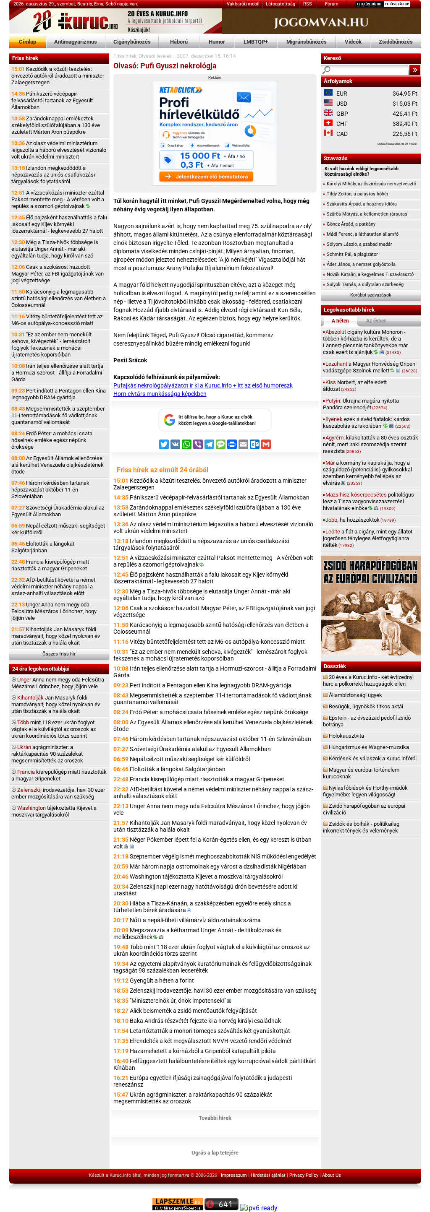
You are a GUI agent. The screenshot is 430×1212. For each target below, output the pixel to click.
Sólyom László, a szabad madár (357, 244)
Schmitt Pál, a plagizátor (350, 254)
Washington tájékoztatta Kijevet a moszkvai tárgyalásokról (206, 876)
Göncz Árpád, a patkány (349, 224)
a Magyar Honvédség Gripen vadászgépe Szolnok (370, 367)
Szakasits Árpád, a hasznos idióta (360, 204)
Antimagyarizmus (75, 42)
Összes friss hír (59, 654)
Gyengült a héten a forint (162, 980)
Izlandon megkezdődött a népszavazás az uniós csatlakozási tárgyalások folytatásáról (53, 175)
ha (360, 520)
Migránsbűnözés (306, 42)
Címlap (27, 42)
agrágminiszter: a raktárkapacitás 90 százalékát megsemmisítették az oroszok (47, 754)
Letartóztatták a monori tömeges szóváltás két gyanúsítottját (210, 1030)
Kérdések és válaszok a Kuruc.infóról (373, 758)
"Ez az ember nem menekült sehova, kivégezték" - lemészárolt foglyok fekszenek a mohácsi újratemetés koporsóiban (51, 344)
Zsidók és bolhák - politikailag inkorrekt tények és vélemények (361, 827)
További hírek (215, 1118)
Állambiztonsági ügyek (355, 695)
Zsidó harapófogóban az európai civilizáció (364, 809)
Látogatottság (280, 4)
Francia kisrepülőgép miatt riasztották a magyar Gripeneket (50, 565)
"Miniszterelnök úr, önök (178, 1000)
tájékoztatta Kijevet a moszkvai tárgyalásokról (54, 811)
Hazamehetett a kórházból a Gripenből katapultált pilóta (203, 1051)
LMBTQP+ (256, 42)
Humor (217, 42)
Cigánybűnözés (132, 42)
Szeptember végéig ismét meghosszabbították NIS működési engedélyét (223, 856)
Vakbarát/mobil (243, 4)
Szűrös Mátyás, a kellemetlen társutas (365, 214)
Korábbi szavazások (370, 295)
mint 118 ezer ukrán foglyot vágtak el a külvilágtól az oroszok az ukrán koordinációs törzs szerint (53, 729)
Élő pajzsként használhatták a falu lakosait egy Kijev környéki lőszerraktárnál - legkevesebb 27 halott (59, 224)
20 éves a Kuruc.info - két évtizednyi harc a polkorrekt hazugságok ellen (368, 680)
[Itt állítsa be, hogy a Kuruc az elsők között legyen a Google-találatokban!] (215, 430)
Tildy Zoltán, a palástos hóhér (355, 194)
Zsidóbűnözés (396, 42)
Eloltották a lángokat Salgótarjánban (42, 547)
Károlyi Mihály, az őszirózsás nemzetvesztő (369, 184)
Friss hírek (124, 56)
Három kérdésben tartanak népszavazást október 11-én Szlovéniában (50, 489)
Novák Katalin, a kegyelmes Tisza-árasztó (368, 274)
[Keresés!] (414, 70)
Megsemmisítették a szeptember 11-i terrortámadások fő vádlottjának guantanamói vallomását (58, 415)
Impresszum (234, 1175)
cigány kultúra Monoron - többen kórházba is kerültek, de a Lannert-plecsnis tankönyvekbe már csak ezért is (365, 342)
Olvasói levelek (155, 56)
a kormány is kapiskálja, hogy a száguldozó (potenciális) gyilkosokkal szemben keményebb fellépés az (367, 473)
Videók (353, 42)
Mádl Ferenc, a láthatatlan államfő (361, 234)
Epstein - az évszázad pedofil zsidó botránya (367, 721)
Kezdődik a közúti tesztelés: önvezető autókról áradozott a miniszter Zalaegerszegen (57, 76)
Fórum (331, 4)
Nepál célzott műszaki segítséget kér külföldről (58, 529)
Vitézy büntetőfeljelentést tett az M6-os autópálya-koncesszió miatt (56, 319)
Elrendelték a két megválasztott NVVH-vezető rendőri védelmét (211, 1041)
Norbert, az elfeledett (355, 385)
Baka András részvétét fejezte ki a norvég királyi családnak (205, 1020)
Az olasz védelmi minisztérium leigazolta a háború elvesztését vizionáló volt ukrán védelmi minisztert (58, 150)
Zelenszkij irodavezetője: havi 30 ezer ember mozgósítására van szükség (223, 990)
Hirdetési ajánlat (268, 1175)
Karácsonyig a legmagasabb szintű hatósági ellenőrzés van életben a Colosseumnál (58, 298)
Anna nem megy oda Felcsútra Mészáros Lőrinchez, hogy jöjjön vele (57, 682)
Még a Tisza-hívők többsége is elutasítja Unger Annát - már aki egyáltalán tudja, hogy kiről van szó (54, 249)
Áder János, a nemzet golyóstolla (359, 264)
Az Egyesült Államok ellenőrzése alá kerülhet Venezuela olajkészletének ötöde (57, 465)
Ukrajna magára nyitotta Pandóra (361, 404)
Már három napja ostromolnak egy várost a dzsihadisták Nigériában (218, 866)
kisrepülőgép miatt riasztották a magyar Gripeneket (59, 775)
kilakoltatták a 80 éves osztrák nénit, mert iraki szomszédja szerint (370, 444)
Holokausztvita (346, 736)
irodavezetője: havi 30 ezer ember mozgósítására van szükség (58, 793)
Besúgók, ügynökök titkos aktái (366, 706)
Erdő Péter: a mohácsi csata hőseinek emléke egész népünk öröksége (51, 440)
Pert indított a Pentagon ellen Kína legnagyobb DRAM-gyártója (58, 394)
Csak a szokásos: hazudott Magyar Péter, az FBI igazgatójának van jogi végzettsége (57, 273)
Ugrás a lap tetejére (215, 1153)
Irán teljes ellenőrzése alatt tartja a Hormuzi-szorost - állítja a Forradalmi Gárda (57, 372)
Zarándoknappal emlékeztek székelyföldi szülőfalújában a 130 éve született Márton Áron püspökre (55, 125)
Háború (179, 42)
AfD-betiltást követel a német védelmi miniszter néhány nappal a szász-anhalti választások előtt (53, 586)
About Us (331, 1175)
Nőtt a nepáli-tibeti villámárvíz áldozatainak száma (195, 920)
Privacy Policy (303, 1175)
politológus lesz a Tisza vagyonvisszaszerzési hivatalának (368, 501)
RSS (307, 4)
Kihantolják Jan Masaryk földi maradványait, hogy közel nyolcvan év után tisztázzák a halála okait (55, 636)
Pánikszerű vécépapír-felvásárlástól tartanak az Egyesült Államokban (52, 100)
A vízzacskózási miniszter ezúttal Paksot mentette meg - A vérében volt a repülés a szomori (57, 199)
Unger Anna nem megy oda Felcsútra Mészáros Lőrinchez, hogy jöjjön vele (54, 611)
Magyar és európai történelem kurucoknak (361, 773)
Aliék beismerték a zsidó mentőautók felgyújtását (193, 1010)
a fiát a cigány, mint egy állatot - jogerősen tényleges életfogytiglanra (369, 538)
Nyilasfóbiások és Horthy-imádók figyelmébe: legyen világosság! (365, 791)
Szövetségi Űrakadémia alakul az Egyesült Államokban (57, 511)
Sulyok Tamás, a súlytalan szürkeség (363, 284)
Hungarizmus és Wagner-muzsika (369, 747)
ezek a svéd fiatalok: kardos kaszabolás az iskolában (366, 422)
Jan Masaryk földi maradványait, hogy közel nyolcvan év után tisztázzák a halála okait (55, 704)
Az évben (376, 321)
